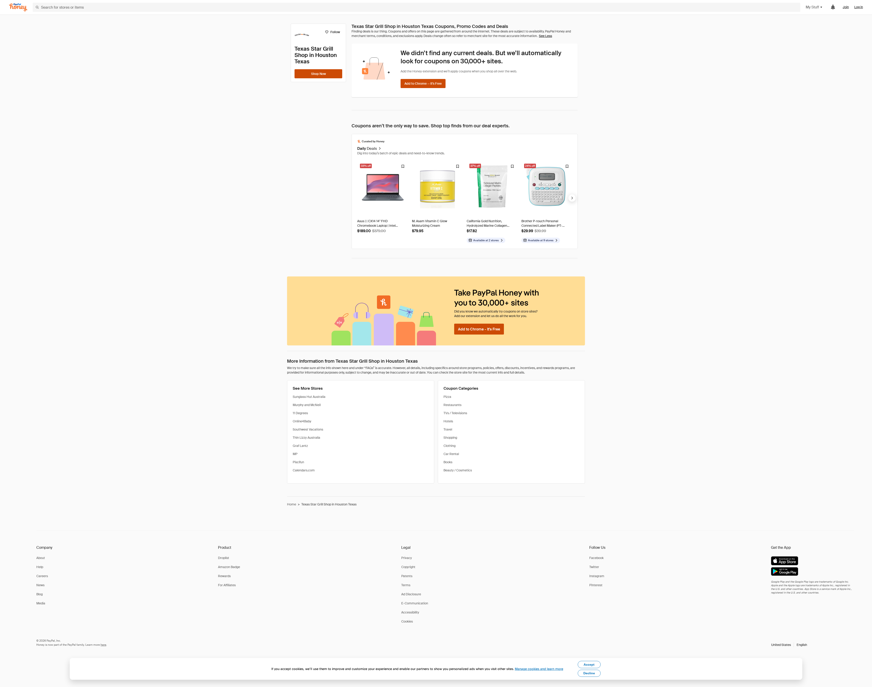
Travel (447, 429)
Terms (405, 585)
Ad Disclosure (411, 594)
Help (39, 567)
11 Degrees (300, 413)
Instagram (596, 576)
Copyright (408, 567)
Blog (39, 594)
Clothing (449, 446)
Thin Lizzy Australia (306, 438)
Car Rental (451, 454)
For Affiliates (227, 585)
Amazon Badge (229, 567)
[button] (789, 645)
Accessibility (410, 612)
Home (291, 504)
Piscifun (298, 462)
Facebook (596, 558)
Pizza (447, 397)
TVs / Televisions (455, 413)
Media (40, 603)
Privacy (406, 558)
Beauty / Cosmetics (457, 470)
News (40, 585)
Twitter (594, 567)
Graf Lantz (300, 446)
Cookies (407, 621)
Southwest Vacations (308, 429)
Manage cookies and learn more (539, 669)
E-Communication (414, 603)
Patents (406, 576)
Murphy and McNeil (307, 405)
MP (295, 454)
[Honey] (18, 7)
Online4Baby (302, 421)
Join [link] (846, 7)
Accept (589, 664)
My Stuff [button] (812, 7)
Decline (589, 673)
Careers (42, 576)
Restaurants (452, 405)
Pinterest (595, 585)
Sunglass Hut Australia (309, 397)
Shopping (450, 438)
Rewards (224, 576)
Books (447, 462)
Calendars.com (304, 470)
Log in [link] (858, 7)
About (40, 558)
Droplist (223, 558)
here (103, 645)
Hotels (448, 421)
